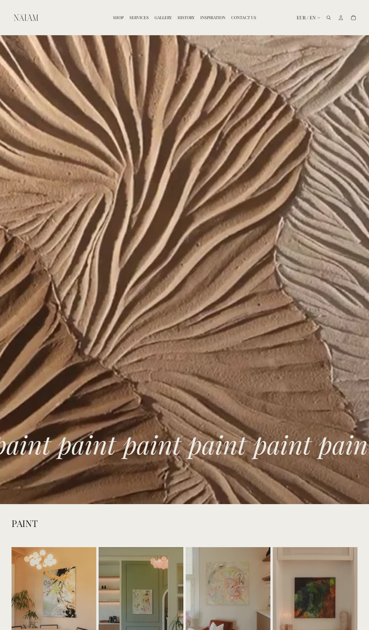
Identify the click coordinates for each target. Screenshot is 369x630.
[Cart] (353, 17)
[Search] (328, 17)
